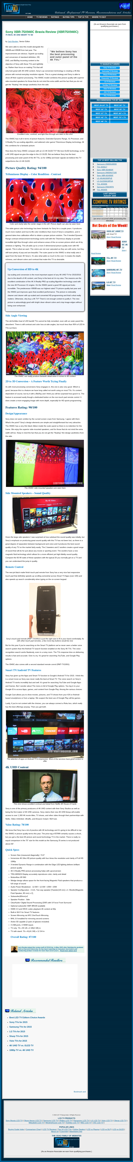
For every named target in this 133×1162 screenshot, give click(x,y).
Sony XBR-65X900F (105, 175)
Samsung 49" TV (114, 270)
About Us (55, 1131)
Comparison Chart (33, 1129)
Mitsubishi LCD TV (36, 1123)
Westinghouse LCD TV (54, 1123)
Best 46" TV (101, 121)
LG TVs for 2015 (17, 1031)
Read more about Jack (68, 951)
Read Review (116, 237)
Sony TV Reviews (109, 68)
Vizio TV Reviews (110, 89)
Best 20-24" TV (101, 105)
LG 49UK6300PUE (104, 178)
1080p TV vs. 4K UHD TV (21, 1050)
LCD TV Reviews (49, 1129)
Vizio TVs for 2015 (18, 1041)
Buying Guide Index (16, 1129)
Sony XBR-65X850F (105, 170)
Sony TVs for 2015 (18, 1022)
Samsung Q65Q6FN (105, 187)
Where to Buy (99, 17)
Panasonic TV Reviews (109, 78)
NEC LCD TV (86, 1123)
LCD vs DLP (106, 1129)
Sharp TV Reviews (110, 75)
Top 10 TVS (83, 17)
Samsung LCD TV (50, 1121)
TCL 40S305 (102, 184)
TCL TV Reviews (110, 96)
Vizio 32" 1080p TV (115, 231)
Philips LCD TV (66, 1121)
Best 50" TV (119, 105)
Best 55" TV (119, 109)
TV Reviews (41, 17)
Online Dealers (79, 1129)
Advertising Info (75, 1131)
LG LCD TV (95, 1121)
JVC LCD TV (98, 1123)
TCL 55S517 (102, 167)
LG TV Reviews (109, 82)
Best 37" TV (101, 113)
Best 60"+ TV (120, 113)
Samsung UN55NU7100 (107, 173)
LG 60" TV (111, 282)
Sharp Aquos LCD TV (33, 1121)
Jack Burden (13, 41)
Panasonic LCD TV (81, 1121)
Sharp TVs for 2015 (18, 1036)
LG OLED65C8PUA (105, 181)
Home (30, 17)
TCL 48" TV (112, 258)
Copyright (64, 1131)
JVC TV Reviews (110, 92)
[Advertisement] (26, 1072)
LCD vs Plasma (93, 1129)
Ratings (55, 17)
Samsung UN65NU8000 (107, 164)
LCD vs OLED (118, 1129)
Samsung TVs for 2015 (20, 1027)
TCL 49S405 (102, 190)
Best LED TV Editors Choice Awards (27, 1017)
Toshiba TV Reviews (109, 85)
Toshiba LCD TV (72, 1123)
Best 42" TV (101, 117)
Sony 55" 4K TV (125, 244)
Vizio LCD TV (107, 1121)
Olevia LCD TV (120, 1121)
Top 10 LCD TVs (64, 1129)
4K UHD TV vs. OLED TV (21, 1045)
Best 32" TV (101, 109)
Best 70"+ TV (120, 117)
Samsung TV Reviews (110, 71)
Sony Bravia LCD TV (14, 1121)
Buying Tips (68, 17)
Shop (108, 237)
